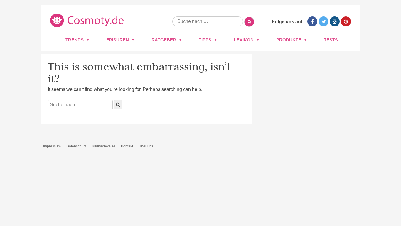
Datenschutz (76, 146)
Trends (74, 39)
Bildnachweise (103, 146)
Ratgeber (163, 39)
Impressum (52, 146)
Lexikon (244, 39)
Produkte (288, 39)
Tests (331, 39)
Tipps (205, 39)
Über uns (146, 146)
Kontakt (127, 146)
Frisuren (117, 39)
